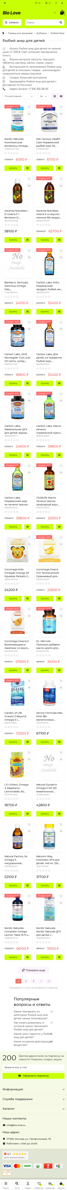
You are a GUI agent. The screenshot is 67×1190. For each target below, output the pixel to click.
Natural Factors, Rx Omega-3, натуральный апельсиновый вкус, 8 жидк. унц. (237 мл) (17, 860)
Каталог (9, 1108)
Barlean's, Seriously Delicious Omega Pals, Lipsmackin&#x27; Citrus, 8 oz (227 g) (16, 286)
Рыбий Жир (57, 33)
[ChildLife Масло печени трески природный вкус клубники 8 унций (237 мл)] (49, 478)
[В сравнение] (29, 113)
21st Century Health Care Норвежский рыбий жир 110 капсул (48, 142)
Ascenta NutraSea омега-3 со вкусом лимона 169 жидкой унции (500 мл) (48, 214)
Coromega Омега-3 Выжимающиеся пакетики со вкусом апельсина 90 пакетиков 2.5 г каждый (17, 645)
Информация (13, 1089)
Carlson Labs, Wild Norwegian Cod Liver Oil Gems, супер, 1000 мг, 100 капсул (17, 358)
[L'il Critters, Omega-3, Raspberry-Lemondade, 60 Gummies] (17, 765)
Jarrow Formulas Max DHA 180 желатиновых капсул (49, 716)
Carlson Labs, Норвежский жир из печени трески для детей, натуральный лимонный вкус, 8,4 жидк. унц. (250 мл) (16, 501)
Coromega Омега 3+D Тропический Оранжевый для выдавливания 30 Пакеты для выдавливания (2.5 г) (48, 573)
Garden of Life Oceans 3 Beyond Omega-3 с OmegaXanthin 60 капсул (15, 716)
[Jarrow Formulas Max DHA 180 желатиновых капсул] (49, 693)
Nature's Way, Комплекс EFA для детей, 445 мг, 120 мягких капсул (48, 860)
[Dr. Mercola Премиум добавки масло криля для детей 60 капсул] (49, 621)
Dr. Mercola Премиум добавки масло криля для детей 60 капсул (48, 645)
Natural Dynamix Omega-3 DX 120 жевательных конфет (46, 788)
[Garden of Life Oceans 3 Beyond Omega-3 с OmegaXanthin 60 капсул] (17, 693)
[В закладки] (29, 107)
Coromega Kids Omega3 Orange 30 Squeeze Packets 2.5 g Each (17, 573)
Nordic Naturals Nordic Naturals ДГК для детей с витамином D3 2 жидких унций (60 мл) (48, 932)
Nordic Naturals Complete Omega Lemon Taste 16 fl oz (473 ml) (16, 932)
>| (49, 981)
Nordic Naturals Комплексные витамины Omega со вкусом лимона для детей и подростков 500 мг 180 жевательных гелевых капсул (16, 142)
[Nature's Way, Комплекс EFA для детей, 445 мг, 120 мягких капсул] (49, 836)
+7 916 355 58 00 (38, 88)
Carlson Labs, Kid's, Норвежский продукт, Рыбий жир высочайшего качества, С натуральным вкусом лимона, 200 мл (49, 286)
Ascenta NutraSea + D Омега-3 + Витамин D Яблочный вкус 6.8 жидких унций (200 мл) (16, 214)
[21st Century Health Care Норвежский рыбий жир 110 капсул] (49, 119)
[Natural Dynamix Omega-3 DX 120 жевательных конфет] (49, 765)
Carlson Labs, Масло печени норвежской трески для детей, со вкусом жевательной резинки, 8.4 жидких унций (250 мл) (49, 429)
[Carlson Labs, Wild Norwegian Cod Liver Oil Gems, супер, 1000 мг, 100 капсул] (17, 334)
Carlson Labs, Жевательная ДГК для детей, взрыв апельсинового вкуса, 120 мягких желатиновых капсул (15, 429)
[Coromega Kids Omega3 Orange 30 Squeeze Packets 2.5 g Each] (17, 549)
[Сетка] (55, 96)
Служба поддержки (18, 1099)
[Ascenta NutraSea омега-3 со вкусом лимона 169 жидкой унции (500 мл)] (49, 191)
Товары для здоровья (20, 33)
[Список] (61, 96)
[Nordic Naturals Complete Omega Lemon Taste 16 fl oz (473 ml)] (17, 908)
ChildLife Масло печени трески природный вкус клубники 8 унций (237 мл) (48, 501)
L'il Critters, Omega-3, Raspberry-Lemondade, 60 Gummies (16, 788)
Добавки (41, 33)
